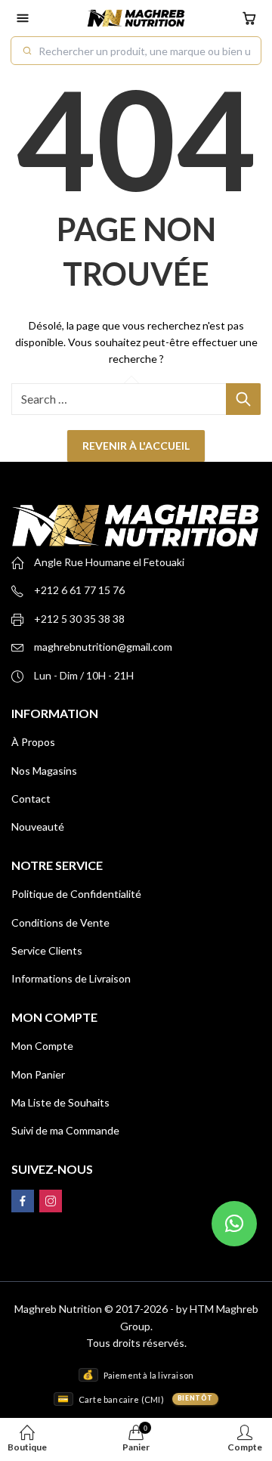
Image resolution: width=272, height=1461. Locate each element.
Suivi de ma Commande (65, 1130)
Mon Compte (42, 1045)
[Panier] (249, 18)
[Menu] (23, 18)
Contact (31, 798)
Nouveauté (37, 826)
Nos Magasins (44, 770)
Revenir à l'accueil (136, 445)
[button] (234, 1223)
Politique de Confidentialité (76, 893)
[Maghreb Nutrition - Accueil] (136, 18)
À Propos (33, 741)
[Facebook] (22, 1201)
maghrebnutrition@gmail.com (103, 646)
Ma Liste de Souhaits (60, 1102)
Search (243, 399)
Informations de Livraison (71, 978)
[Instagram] (50, 1201)
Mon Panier (38, 1074)
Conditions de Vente (60, 922)
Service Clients (46, 950)
